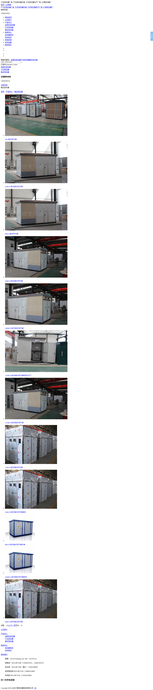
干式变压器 (9, 27)
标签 (2, 5)
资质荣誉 (8, 40)
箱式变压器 (9, 30)
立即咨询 (4, 85)
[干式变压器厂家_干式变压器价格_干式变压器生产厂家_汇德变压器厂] (27, 7)
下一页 (12, 625)
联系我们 (8, 45)
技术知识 (8, 37)
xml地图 (8, 5)
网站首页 (8, 17)
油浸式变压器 (10, 25)
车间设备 (8, 42)
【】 (35, 688)
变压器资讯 (9, 35)
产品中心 (8, 22)
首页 (2, 92)
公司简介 (8, 20)
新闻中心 (8, 32)
